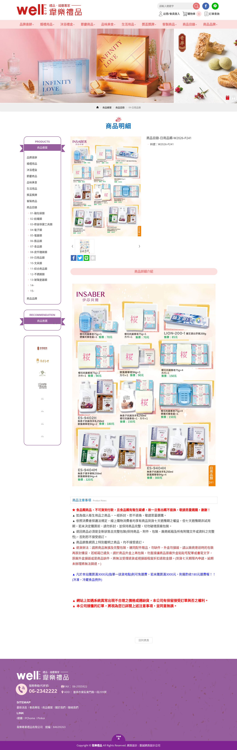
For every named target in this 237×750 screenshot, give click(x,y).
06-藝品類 (36, 241)
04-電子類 (36, 230)
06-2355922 (79, 686)
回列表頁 (144, 640)
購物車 (194, 14)
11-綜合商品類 (38, 268)
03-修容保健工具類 (41, 224)
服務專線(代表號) (39, 685)
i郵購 (20, 718)
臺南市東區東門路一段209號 (90, 692)
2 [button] (234, 98)
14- (32, 285)
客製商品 (32, 201)
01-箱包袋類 (37, 213)
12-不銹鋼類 (37, 274)
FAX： (67, 686)
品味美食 (32, 182)
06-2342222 (43, 691)
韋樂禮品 (50, 10)
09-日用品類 (37, 257)
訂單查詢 (214, 13)
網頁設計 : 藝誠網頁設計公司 (143, 745)
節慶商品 (32, 176)
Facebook (205, 6)
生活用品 (32, 188)
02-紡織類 (36, 218)
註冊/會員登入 (171, 13)
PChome (30, 718)
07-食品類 (36, 246)
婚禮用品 (32, 163)
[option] (118, 66)
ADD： (68, 692)
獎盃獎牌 (32, 195)
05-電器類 (36, 235)
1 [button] (228, 98)
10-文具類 (36, 263)
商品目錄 (120, 107)
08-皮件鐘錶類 (38, 252)
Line (215, 6)
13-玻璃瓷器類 (38, 279)
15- (32, 291)
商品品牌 (32, 298)
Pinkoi (41, 718)
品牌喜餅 (32, 157)
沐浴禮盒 (32, 170)
